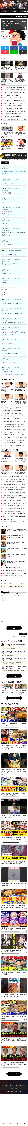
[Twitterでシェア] (4, 572)
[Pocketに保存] (23, 572)
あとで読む (4, 162)
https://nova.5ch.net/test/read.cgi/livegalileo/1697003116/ (17, 159)
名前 (2, 621)
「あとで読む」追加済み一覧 (19, 636)
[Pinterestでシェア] (11, 576)
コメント (4, 600)
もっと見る (14, 676)
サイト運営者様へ (20, 1085)
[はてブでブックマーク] (17, 572)
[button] (23, 52)
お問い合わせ (14, 1088)
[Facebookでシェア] (11, 572)
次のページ (14, 1073)
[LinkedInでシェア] (17, 576)
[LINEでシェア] (4, 576)
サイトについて (7, 1085)
